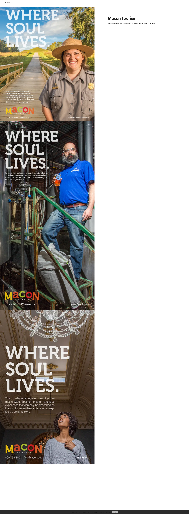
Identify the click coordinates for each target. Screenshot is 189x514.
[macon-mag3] (47, 60)
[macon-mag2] (47, 215)
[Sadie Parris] (9, 3)
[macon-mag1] (47, 387)
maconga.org (115, 29)
